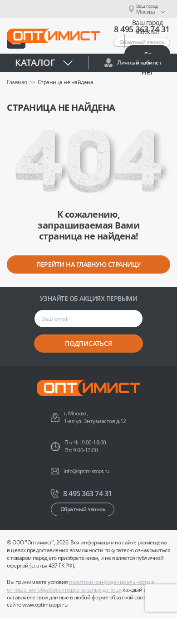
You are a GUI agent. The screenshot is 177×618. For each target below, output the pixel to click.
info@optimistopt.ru (86, 471)
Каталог (35, 62)
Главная (17, 82)
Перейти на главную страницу (88, 264)
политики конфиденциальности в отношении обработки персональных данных (80, 585)
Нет (147, 72)
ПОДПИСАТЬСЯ (88, 343)
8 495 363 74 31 (87, 493)
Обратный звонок (83, 509)
